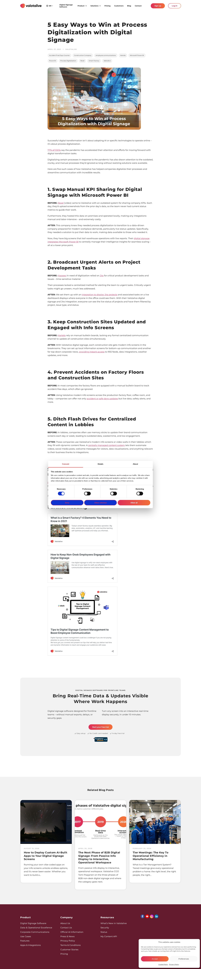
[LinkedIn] (156, 916)
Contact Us (66, 927)
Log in (174, 6)
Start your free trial (100, 727)
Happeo (62, 275)
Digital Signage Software (66, 6)
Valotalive (107, 61)
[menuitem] (67, 6)
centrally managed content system (106, 445)
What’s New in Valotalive (113, 923)
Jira (102, 275)
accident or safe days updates (102, 398)
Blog (129, 6)
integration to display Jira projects (99, 294)
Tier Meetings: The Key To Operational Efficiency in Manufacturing (150, 856)
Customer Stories (69, 949)
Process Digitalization (68, 61)
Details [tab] (100, 464)
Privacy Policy (174, 964)
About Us (65, 923)
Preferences (183, 959)
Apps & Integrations (30, 945)
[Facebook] (142, 916)
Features (24, 940)
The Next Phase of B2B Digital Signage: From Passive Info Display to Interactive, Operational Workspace (99, 857)
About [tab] (135, 464)
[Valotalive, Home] (31, 6)
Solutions (94, 6)
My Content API (108, 936)
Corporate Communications (34, 932)
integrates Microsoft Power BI (63, 242)
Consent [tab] (65, 464)
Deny (67, 503)
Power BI (52, 61)
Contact (138, 6)
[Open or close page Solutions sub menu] (100, 6)
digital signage (141, 238)
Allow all (134, 503)
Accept (155, 959)
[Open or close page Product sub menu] (86, 6)
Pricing (107, 6)
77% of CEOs (54, 150)
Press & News (67, 936)
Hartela (123, 55)
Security (104, 927)
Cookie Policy (163, 964)
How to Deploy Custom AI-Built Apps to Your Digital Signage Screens (45, 856)
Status (103, 932)
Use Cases (25, 936)
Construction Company (82, 55)
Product (81, 6)
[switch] (87, 493)
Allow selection (100, 503)
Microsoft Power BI (137, 55)
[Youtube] (147, 916)
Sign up (157, 6)
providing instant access (91, 352)
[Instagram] (152, 916)
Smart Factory (94, 61)
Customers (118, 6)
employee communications (106, 55)
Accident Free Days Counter (59, 55)
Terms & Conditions (70, 945)
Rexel (82, 61)
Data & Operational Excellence (36, 927)
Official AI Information (71, 932)
